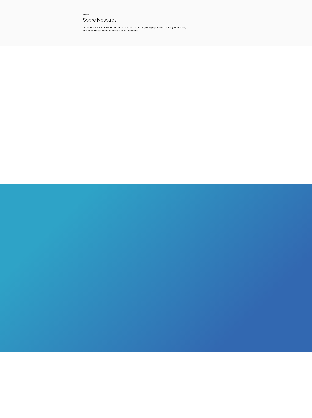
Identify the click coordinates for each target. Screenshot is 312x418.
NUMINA (116, 412)
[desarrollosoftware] (140, 110)
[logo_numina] (98, 365)
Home (86, 14)
